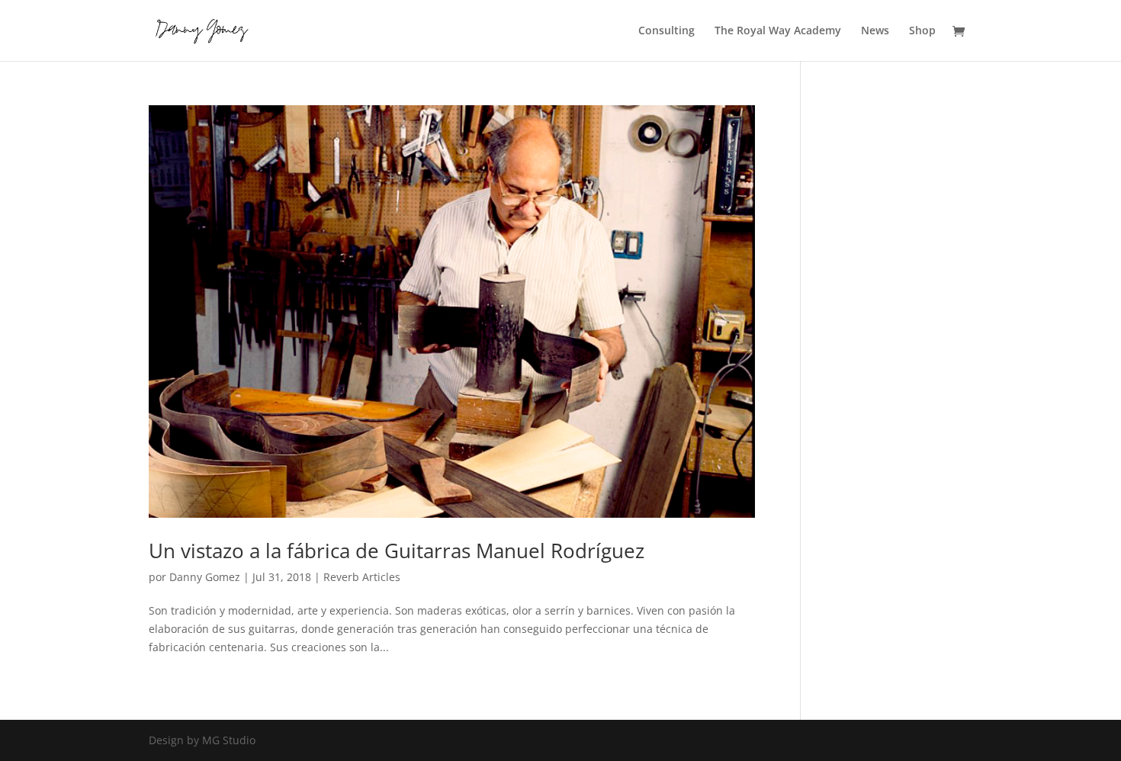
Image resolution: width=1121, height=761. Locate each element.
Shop (922, 31)
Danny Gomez (204, 577)
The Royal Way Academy (778, 31)
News (875, 31)
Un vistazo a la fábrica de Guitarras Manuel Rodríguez (396, 550)
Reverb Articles (361, 577)
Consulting (666, 31)
